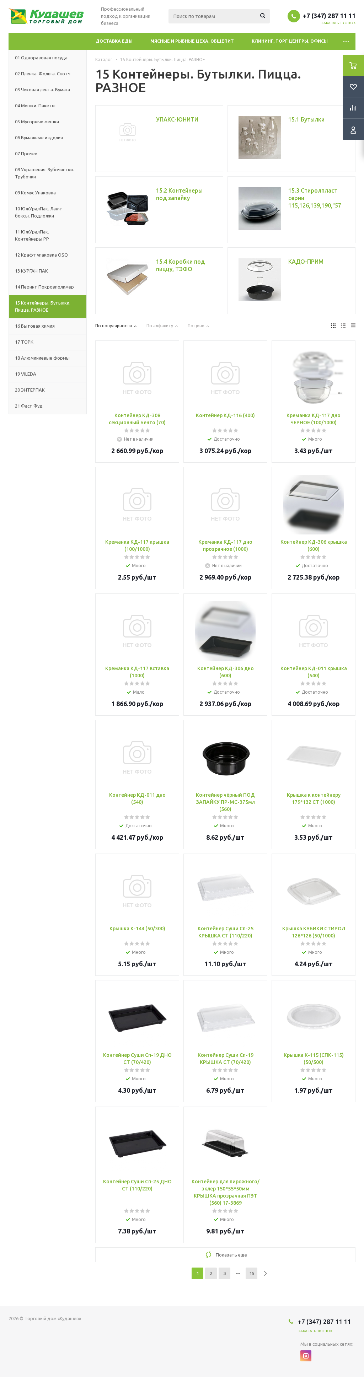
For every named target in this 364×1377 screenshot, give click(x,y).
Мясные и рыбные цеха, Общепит (192, 41)
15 (251, 1273)
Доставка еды (114, 41)
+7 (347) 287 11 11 (329, 15)
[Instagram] (305, 1355)
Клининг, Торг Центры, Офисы (290, 41)
